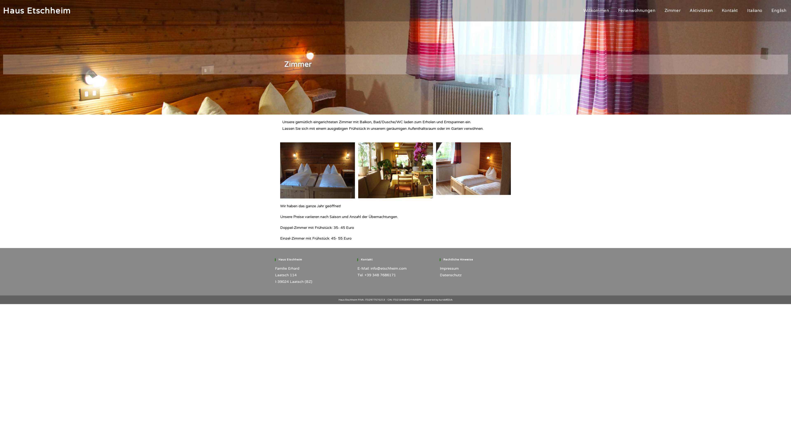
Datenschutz (451, 275)
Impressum (449, 268)
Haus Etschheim (37, 11)
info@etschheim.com (389, 268)
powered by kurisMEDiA (438, 299)
